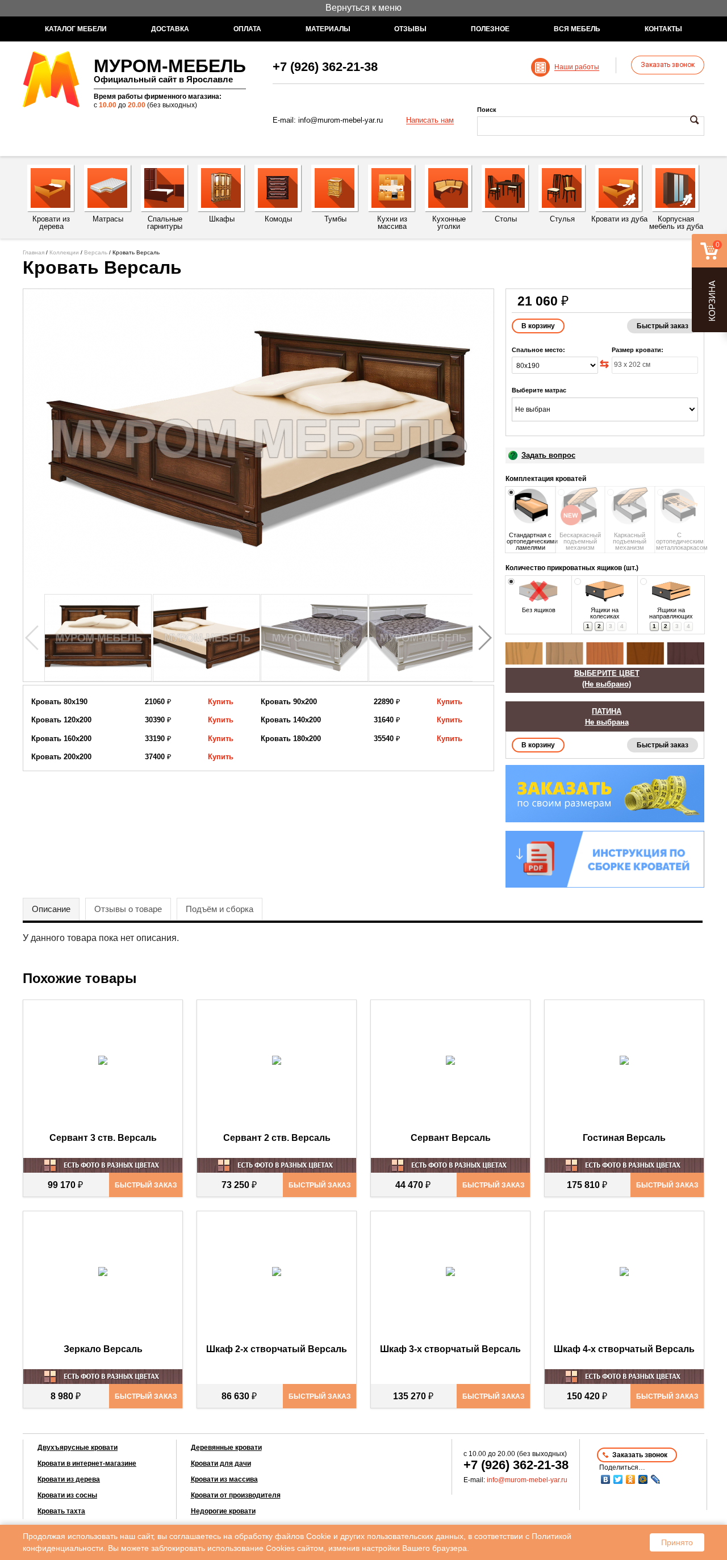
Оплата (247, 29)
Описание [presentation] (51, 909)
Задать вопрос (548, 455)
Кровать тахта (61, 1511)
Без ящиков (538, 610)
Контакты (663, 29)
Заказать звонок (668, 65)
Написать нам (430, 120)
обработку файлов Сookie (283, 1536)
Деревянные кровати (226, 1448)
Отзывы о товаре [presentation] (128, 909)
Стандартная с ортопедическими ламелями (530, 541)
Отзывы (410, 29)
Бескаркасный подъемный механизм (580, 541)
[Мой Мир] (643, 1479)
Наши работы (576, 67)
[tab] (51, 909)
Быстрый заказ (662, 326)
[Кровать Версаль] (258, 438)
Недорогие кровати (223, 1511)
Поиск (486, 109)
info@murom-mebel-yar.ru (340, 120)
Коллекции (64, 252)
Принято (677, 1542)
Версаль (95, 252)
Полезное (490, 29)
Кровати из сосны (67, 1495)
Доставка (170, 29)
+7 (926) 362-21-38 (325, 67)
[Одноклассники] (630, 1479)
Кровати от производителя (236, 1495)
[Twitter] (618, 1479)
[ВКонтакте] (605, 1479)
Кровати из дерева (68, 1479)
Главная (33, 252)
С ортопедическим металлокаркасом (680, 541)
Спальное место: (538, 349)
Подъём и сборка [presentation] (219, 909)
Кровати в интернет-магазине (86, 1463)
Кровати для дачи (221, 1463)
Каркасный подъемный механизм (629, 541)
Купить (220, 701)
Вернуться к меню (363, 7)
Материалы (328, 29)
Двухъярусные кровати (77, 1448)
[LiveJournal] (655, 1479)
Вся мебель (577, 29)
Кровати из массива (224, 1479)
